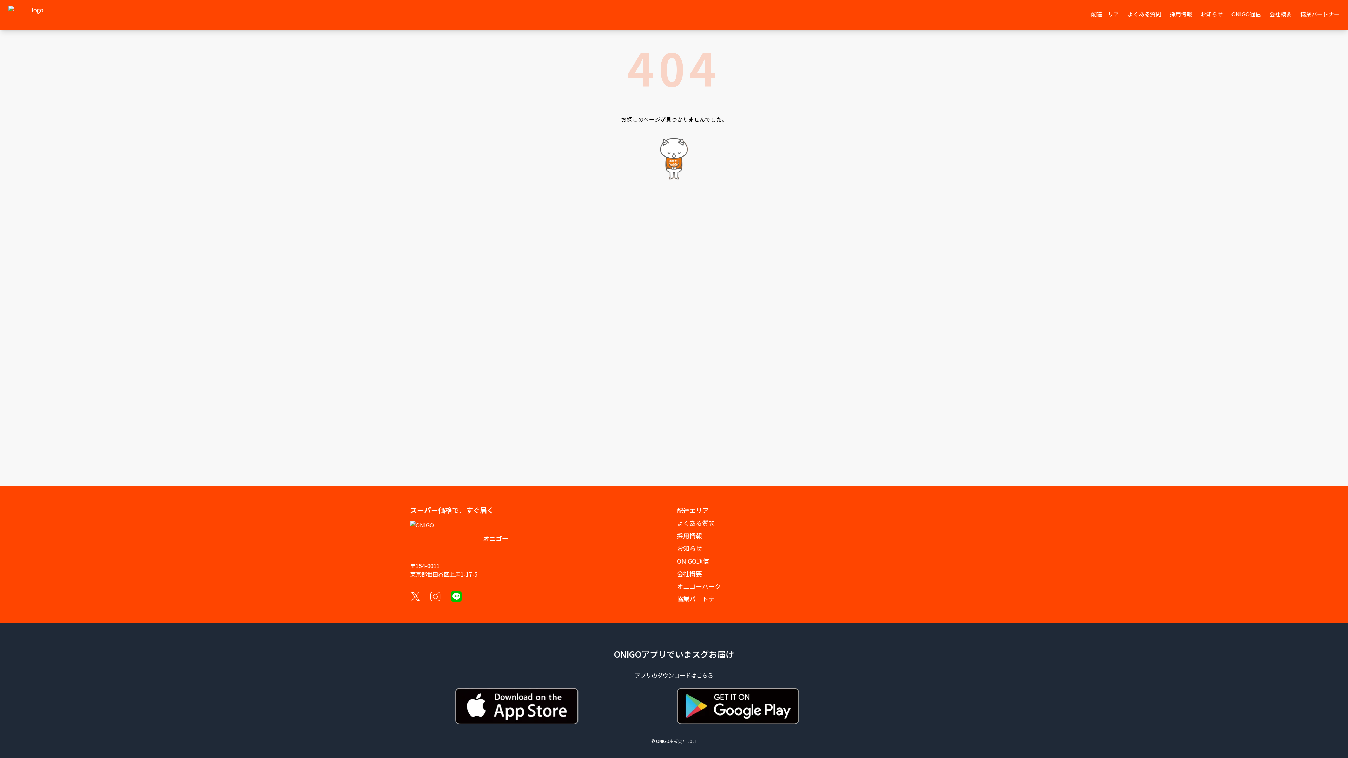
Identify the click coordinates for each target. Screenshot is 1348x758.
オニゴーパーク (699, 586)
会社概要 (1280, 14)
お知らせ (1212, 14)
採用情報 (1181, 14)
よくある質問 (1144, 14)
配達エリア (1105, 14)
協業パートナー (1320, 14)
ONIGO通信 (1246, 14)
